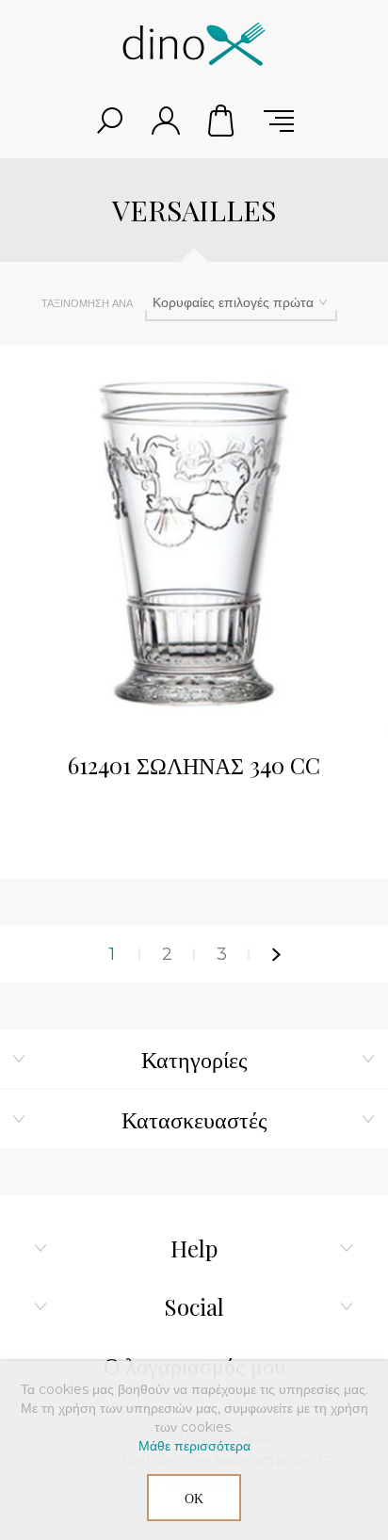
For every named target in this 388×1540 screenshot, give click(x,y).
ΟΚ (194, 1498)
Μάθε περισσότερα (194, 1445)
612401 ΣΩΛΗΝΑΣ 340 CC (194, 765)
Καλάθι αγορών (222, 120)
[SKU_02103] (194, 539)
